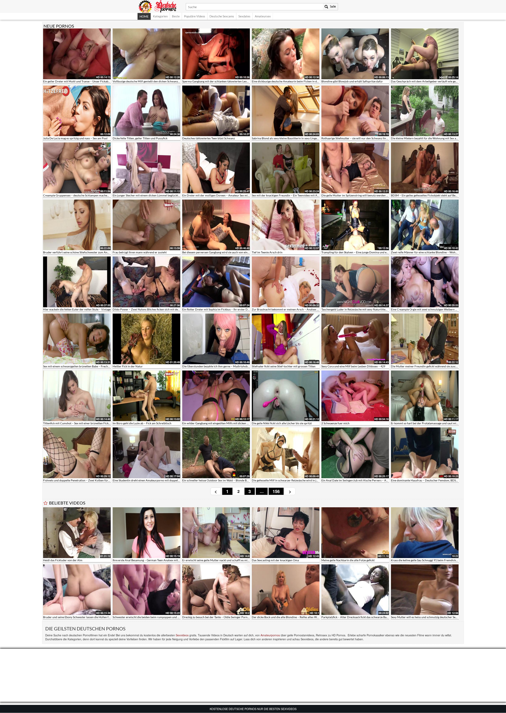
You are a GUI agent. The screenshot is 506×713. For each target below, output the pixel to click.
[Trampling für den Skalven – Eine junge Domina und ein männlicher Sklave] (355, 225)
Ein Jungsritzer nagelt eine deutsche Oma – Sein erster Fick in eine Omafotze (159, 617)
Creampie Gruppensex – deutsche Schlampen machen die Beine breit (85, 195)
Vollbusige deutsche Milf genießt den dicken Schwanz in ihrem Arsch (155, 81)
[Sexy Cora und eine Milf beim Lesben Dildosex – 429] (355, 339)
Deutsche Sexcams (222, 16)
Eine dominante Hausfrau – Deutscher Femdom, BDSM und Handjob (433, 480)
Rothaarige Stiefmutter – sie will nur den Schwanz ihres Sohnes (359, 138)
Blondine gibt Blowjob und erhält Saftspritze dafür (352, 81)
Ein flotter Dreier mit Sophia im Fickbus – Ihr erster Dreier (218, 309)
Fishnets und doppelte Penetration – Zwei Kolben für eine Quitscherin (86, 480)
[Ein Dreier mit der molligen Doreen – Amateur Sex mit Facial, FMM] (216, 167)
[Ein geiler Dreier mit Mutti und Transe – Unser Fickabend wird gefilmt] (77, 53)
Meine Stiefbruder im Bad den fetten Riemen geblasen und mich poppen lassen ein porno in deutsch (103, 560)
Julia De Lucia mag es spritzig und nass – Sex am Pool (75, 138)
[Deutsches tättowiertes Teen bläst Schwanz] (216, 111)
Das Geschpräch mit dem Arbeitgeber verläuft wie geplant (426, 81)
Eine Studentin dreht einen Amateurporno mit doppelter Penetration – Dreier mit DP (165, 480)
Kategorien (160, 16)
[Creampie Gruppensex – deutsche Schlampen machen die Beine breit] (77, 167)
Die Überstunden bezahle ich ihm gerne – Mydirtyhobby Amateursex (224, 366)
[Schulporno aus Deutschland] (285, 532)
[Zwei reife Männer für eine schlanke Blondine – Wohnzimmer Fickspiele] (425, 225)
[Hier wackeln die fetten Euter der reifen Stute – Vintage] (77, 282)
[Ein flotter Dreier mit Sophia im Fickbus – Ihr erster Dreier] (216, 282)
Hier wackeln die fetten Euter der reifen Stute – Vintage (77, 309)
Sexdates (244, 16)
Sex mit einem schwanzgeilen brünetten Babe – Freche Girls (79, 366)
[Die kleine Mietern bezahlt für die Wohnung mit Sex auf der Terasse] (425, 111)
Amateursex (263, 16)
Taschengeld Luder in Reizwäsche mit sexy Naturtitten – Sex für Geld (363, 309)
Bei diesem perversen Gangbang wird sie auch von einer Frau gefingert (225, 252)
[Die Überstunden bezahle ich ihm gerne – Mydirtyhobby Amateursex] (216, 339)
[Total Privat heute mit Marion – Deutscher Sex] (355, 532)
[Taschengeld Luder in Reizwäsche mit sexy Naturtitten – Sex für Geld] (355, 282)
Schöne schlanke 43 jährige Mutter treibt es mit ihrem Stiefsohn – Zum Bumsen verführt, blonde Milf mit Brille (180, 560)
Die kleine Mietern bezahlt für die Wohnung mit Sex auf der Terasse (432, 138)
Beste (176, 16)
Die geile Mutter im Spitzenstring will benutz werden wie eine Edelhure (364, 195)
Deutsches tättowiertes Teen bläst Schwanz (208, 138)
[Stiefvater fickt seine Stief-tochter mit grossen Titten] (285, 339)
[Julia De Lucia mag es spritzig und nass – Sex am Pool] (77, 111)
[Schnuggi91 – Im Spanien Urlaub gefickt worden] (285, 589)
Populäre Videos (194, 16)
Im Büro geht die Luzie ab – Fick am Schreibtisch (142, 423)
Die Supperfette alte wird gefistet (341, 617)
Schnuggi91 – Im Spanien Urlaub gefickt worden (281, 617)
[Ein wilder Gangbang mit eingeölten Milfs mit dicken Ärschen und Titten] (216, 396)
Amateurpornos (270, 635)
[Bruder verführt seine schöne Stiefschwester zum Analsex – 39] (77, 225)
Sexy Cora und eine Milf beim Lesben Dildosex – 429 (353, 366)
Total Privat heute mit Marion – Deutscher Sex (349, 560)
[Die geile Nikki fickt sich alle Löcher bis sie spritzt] (285, 396)
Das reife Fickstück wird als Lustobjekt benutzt (419, 560)
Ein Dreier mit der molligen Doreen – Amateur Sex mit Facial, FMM (223, 195)
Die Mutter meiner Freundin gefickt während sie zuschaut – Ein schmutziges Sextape (442, 366)
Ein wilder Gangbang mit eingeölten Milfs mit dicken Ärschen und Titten (226, 423)
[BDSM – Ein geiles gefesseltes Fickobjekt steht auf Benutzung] (425, 167)
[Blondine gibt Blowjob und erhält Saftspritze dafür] (355, 53)
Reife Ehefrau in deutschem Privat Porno (416, 617)
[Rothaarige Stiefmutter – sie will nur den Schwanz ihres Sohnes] (355, 111)
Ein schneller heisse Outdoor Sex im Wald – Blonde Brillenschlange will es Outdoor (232, 480)
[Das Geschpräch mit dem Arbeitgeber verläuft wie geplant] (425, 53)
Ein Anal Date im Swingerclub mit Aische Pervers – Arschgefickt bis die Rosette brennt (374, 480)
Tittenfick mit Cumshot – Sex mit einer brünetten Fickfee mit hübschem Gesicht (91, 423)
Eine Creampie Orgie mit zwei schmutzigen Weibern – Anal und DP (432, 309)
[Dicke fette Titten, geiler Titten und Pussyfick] (146, 111)
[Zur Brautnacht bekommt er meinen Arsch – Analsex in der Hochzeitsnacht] (285, 282)
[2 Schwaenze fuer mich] (355, 396)
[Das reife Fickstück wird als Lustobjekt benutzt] (425, 532)
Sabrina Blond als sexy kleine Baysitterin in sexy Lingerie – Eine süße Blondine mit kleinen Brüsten (311, 138)
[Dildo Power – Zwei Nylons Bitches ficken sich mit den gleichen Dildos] (146, 282)
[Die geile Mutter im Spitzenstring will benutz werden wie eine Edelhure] (355, 167)
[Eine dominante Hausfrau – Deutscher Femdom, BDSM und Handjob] (425, 452)
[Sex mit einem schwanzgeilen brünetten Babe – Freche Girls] (77, 339)
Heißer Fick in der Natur (128, 366)
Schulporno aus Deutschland (269, 560)
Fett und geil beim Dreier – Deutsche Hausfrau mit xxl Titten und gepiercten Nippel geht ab (98, 617)
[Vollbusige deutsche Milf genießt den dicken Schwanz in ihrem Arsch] (146, 53)
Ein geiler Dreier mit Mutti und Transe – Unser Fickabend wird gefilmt (85, 81)
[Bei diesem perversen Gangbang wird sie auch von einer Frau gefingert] (216, 225)
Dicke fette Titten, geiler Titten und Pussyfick (140, 138)
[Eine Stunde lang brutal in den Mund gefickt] (216, 589)
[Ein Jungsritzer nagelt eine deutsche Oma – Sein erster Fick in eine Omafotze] (146, 589)
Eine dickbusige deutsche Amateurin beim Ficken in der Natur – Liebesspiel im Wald (303, 81)
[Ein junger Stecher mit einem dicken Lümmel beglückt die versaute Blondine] (146, 167)
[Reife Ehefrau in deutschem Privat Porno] (425, 589)
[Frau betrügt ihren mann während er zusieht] (146, 225)
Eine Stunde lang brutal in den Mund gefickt (208, 617)
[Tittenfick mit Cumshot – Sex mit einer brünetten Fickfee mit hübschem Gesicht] (77, 396)
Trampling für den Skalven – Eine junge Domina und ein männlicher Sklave (366, 252)
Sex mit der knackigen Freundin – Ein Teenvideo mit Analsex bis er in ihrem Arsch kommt (306, 195)
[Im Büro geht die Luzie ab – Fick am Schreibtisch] (146, 396)
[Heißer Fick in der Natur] (146, 339)
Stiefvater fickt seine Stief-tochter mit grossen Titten (283, 366)
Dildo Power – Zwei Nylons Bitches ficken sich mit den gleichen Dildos (156, 309)
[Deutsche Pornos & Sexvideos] (160, 6)
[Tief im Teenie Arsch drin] (285, 225)
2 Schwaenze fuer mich (335, 423)
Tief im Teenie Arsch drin (267, 252)
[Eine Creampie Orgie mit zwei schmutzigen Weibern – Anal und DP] (425, 282)
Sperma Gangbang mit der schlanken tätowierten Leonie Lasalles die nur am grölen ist (234, 81)
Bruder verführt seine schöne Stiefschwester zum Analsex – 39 (81, 252)
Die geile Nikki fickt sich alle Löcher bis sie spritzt (282, 423)
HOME (144, 16)
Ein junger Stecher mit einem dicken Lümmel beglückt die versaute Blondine (159, 195)
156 (276, 491)
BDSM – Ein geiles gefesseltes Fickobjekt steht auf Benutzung (428, 195)
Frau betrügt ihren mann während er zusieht (140, 252)
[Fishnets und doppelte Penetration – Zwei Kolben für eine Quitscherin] (77, 452)
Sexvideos (182, 635)
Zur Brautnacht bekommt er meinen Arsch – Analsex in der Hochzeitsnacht (298, 309)
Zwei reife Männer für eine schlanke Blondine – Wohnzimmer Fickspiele (435, 252)
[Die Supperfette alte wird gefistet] (355, 589)
